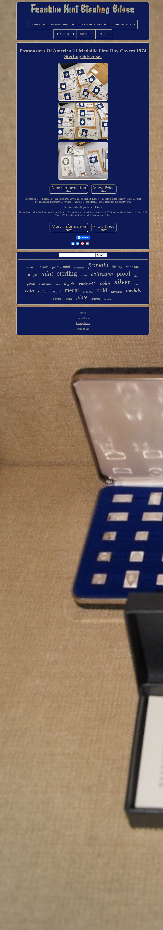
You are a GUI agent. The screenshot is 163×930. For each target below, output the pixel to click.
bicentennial (79, 268)
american (31, 267)
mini (84, 275)
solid (57, 291)
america (95, 298)
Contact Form (83, 318)
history (117, 267)
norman (57, 298)
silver (122, 282)
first (136, 284)
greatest (88, 291)
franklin (98, 265)
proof (123, 273)
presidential (61, 266)
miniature (45, 284)
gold (102, 290)
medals (133, 290)
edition (43, 291)
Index (83, 312)
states (44, 267)
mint (47, 273)
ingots (69, 283)
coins (105, 283)
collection (102, 274)
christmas (116, 291)
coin (29, 290)
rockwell (87, 284)
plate (81, 297)
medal (72, 290)
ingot (32, 274)
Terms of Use (83, 328)
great (31, 283)
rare (57, 284)
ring (136, 276)
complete (108, 299)
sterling (67, 273)
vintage (132, 267)
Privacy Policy (83, 323)
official (69, 298)
